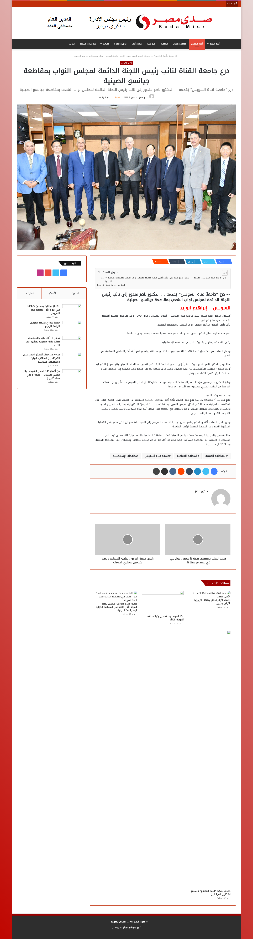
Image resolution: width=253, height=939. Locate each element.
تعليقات (29, 293)
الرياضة (164, 44)
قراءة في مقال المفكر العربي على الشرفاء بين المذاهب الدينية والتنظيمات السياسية (41, 358)
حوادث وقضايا (179, 44)
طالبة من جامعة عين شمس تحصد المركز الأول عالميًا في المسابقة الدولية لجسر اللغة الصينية (116, 607)
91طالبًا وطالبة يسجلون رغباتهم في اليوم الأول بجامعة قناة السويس (43, 310)
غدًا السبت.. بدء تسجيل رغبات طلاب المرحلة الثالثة (165, 618)
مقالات (106, 44)
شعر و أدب (137, 44)
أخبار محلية (214, 44)
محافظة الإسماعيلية (125, 455)
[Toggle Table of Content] (223, 273)
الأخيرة (75, 293)
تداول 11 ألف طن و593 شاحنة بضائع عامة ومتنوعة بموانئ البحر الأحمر (43, 342)
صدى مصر (143, 97)
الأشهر (52, 293)
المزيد (72, 44)
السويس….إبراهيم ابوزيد (112, 285)
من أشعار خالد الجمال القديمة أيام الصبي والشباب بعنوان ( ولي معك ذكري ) (42, 375)
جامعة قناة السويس (157, 455)
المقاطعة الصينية (215, 455)
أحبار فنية (151, 44)
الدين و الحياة (120, 44)
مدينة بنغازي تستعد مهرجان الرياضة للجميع (45, 324)
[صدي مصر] (127, 23)
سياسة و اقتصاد (88, 44)
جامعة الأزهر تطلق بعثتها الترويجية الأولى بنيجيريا (212, 602)
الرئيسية (172, 56)
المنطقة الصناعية (187, 455)
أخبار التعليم (197, 44)
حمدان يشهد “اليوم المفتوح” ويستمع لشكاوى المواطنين (210, 893)
